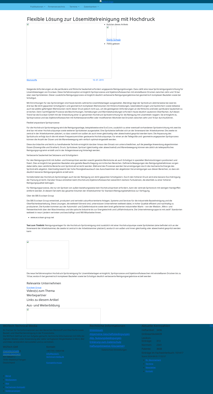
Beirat (8, 376)
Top (211, 325)
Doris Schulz (113, 39)
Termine (149, 363)
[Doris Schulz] (111, 31)
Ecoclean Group (34, 287)
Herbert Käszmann (12, 353)
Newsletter (151, 367)
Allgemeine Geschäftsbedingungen (110, 334)
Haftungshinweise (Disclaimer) (107, 345)
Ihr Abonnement (153, 360)
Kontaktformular (54, 362)
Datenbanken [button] (90, 6)
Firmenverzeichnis (56, 6)
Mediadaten (11, 379)
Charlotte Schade (11, 350)
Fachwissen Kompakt (15, 387)
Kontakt (149, 371)
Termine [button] (73, 6)
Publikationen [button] (37, 6)
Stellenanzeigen (12, 390)
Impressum (96, 330)
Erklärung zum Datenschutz (105, 342)
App (7, 383)
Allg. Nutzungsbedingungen (105, 338)
